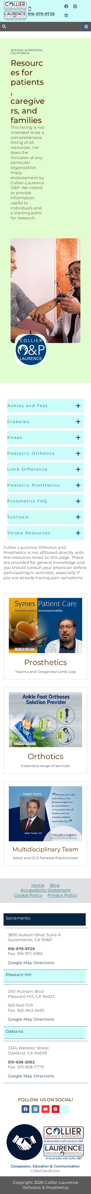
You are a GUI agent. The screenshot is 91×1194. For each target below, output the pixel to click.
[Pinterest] (55, 1109)
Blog (55, 885)
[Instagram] (75, 6)
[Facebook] (66, 6)
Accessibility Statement (45, 890)
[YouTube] (45, 1109)
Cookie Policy (28, 895)
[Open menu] (86, 26)
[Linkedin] (66, 15)
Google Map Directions (31, 962)
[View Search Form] (4, 26)
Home (37, 885)
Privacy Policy (62, 895)
